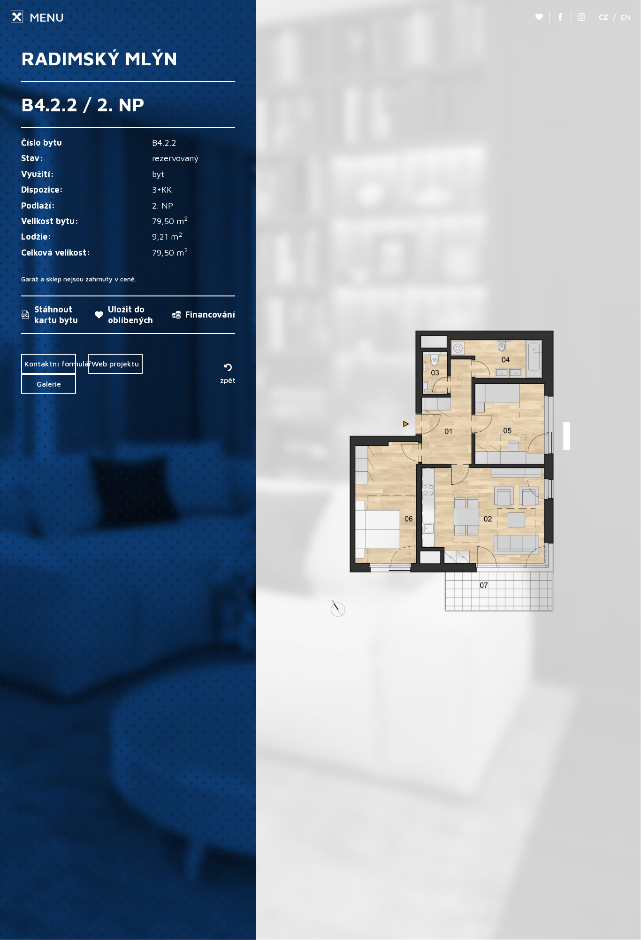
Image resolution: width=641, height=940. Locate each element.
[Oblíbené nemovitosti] (539, 17)
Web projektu (115, 363)
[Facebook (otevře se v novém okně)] (560, 17)
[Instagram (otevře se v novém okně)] (581, 17)
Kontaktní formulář (50, 363)
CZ (603, 17)
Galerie (49, 384)
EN (625, 17)
